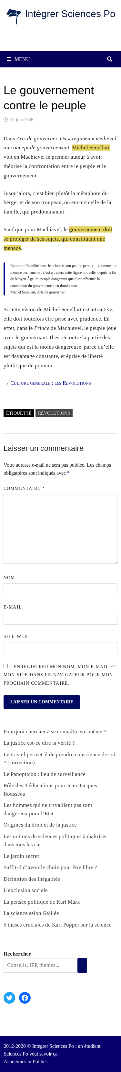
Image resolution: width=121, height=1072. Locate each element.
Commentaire (24, 488)
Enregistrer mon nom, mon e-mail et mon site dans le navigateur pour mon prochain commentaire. (60, 675)
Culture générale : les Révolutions (50, 383)
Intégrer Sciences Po (70, 13)
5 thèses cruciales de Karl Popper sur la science (58, 925)
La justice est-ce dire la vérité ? (39, 743)
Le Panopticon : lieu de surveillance (45, 774)
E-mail (13, 607)
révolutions (54, 413)
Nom (9, 577)
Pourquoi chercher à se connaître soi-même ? (55, 732)
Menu (22, 59)
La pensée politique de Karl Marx (42, 902)
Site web (16, 636)
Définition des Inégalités (32, 879)
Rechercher (17, 954)
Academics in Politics (25, 1061)
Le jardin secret (21, 856)
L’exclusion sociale (26, 890)
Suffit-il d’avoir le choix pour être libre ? (50, 867)
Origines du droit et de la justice (40, 825)
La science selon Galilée (31, 913)
